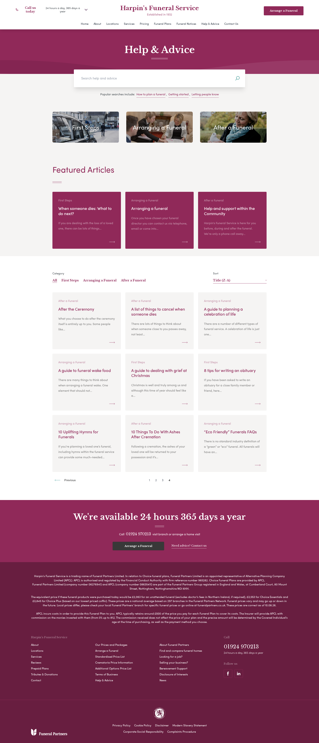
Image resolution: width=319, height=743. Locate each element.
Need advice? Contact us (189, 545)
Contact (36, 680)
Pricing (144, 24)
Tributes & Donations (44, 674)
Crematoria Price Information (114, 662)
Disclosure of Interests (174, 674)
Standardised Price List (110, 656)
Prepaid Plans (40, 668)
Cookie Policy (142, 725)
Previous (70, 480)
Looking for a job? (171, 656)
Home (84, 24)
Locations (112, 24)
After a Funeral (133, 280)
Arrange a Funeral (138, 546)
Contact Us (231, 24)
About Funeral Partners (174, 645)
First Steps (70, 280)
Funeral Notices (186, 24)
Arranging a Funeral (99, 280)
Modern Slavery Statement (189, 725)
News (163, 680)
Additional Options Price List (113, 668)
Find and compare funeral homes (181, 651)
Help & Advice (210, 24)
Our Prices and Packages (111, 645)
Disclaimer (162, 725)
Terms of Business (106, 674)
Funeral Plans (162, 24)
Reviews (36, 662)
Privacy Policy (121, 725)
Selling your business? (174, 662)
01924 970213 (138, 534)
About (97, 24)
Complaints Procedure (181, 732)
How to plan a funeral (150, 94)
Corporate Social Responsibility (143, 732)
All (54, 280)
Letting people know (205, 94)
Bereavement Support (173, 668)
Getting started (178, 94)
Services (129, 24)
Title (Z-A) (221, 280)
